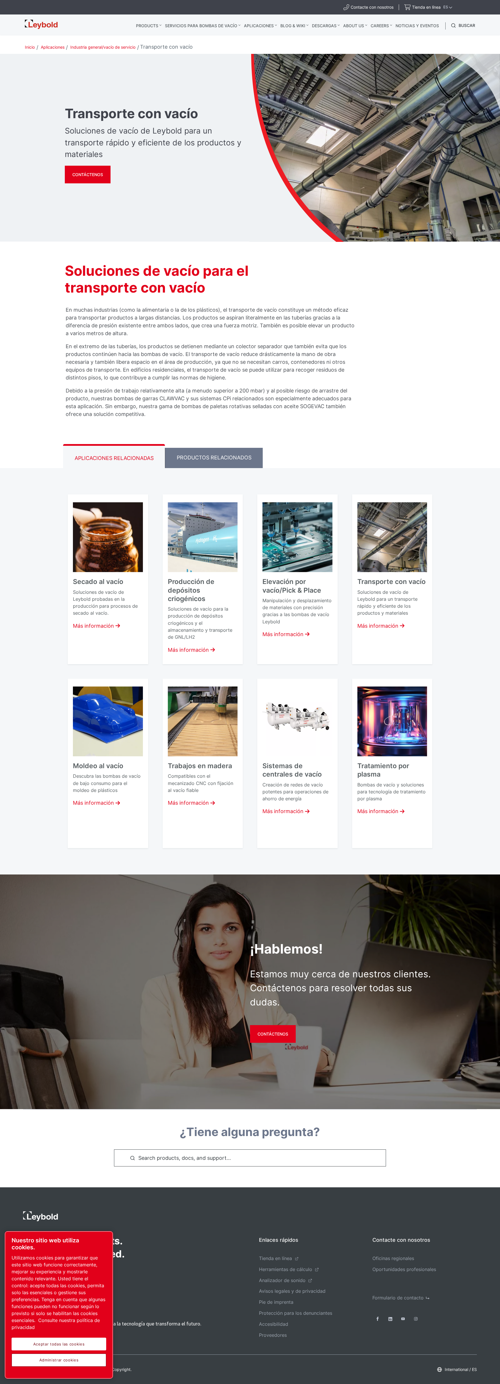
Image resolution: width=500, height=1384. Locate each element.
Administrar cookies (58, 1360)
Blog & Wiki (292, 25)
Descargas (324, 25)
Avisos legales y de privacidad (292, 1291)
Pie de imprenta (276, 1302)
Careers (380, 25)
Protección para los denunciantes (295, 1313)
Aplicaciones (259, 25)
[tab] (114, 456)
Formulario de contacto (398, 1298)
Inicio (30, 47)
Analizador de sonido (282, 1280)
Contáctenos (87, 174)
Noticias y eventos (417, 25)
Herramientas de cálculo (285, 1269)
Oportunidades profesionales (404, 1269)
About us (353, 25)
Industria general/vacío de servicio (102, 47)
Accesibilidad (273, 1324)
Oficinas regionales (393, 1258)
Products (147, 25)
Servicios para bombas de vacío (201, 25)
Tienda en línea (275, 1258)
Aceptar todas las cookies (58, 1344)
